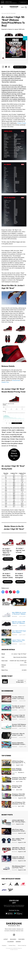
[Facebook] (3, 67)
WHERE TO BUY (19, 67)
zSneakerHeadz (16, 380)
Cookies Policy (12, 945)
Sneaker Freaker (21, 123)
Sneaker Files (5, 382)
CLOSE (25, 38)
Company (4, 945)
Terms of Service (22, 945)
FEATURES (21, 939)
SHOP (22, 7)
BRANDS (18, 941)
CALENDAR (10, 941)
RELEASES (13, 939)
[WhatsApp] (6, 67)
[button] (1, 41)
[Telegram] (8, 67)
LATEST (6, 939)
